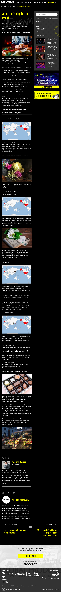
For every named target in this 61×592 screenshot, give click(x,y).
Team (8, 570)
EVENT (37, 24)
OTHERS (13, 7)
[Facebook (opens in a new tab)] (48, 578)
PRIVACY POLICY (9, 589)
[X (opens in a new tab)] (45, 578)
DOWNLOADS (43, 2)
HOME (2, 7)
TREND (37, 31)
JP (55, 2)
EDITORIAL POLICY (16, 589)
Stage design (28, 574)
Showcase (21, 573)
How (9, 573)
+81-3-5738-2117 (30, 564)
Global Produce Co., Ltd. (20, 499)
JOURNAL (36, 2)
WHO (18, 2)
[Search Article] (38, 14)
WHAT (22, 2)
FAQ (57, 573)
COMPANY (38, 21)
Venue (14, 573)
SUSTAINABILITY (40, 29)
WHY (26, 2)
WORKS (29, 2)
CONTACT (51, 2)
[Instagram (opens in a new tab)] (52, 578)
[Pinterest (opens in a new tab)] (55, 578)
